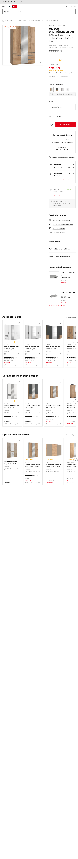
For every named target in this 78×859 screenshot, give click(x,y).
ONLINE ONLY (54, 60)
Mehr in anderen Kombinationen (62, 94)
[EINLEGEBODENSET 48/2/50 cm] (54, 276)
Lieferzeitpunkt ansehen (62, 180)
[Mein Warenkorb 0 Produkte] (75, 6)
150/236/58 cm (56, 107)
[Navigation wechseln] (3, 6)
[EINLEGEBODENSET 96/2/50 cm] (54, 296)
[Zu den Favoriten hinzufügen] (51, 124)
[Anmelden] (67, 6)
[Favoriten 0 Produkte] (71, 6)
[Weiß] (67, 89)
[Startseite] (3, 20)
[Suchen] (5, 11)
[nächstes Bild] (76, 343)
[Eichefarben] (51, 89)
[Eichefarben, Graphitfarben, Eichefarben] (56, 89)
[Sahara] (62, 89)
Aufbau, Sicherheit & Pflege (59, 249)
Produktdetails (55, 241)
